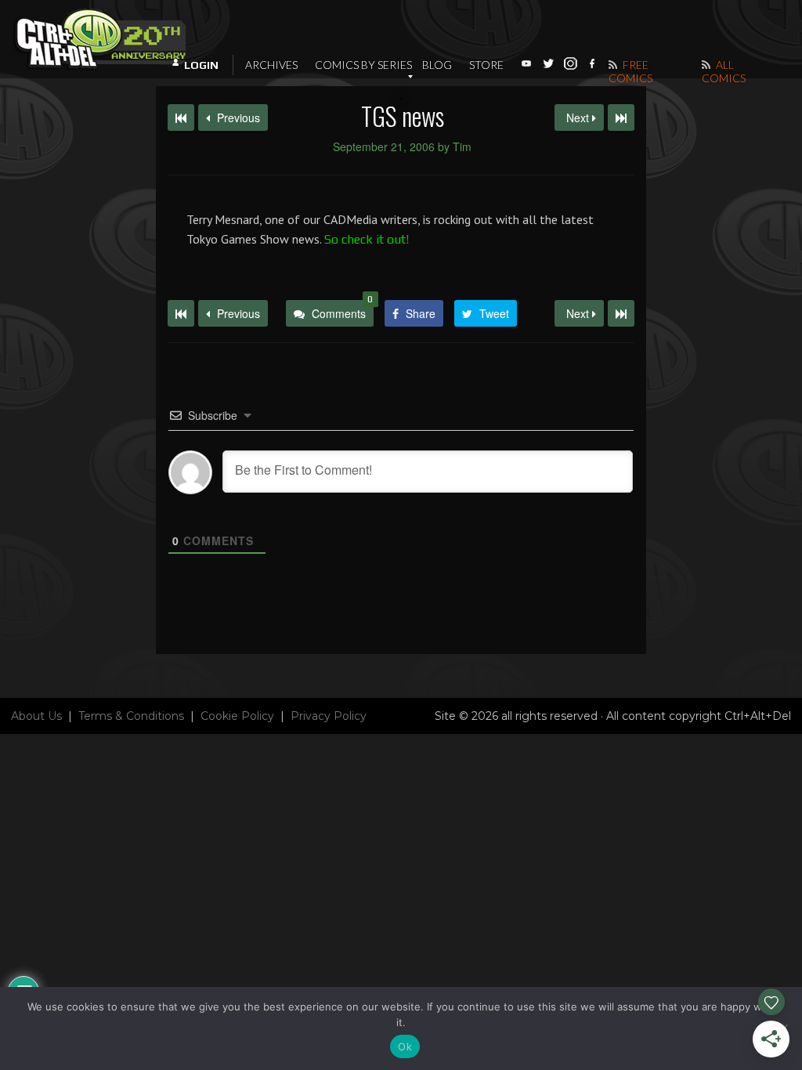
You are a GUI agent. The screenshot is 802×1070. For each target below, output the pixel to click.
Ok (405, 1046)
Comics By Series (363, 64)
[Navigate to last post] (621, 117)
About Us (36, 716)
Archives (271, 64)
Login (201, 65)
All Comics (724, 71)
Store (486, 64)
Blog (437, 64)
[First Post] (181, 313)
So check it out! (366, 239)
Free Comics (630, 71)
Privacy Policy (329, 716)
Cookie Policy (237, 716)
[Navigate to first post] (181, 117)
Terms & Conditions (131, 716)
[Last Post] (621, 313)
